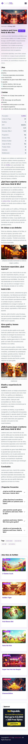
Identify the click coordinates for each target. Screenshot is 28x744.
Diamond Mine (7, 693)
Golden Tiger (7, 597)
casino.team (17, 737)
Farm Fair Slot (7, 645)
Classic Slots (7, 679)
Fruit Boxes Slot (7, 621)
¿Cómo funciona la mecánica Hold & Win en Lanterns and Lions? (13, 502)
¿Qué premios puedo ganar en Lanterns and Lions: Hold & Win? (12, 512)
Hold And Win (18, 540)
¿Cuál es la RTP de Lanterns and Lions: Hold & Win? (12, 492)
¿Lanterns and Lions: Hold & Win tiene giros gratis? (13, 521)
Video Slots (6, 559)
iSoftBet (23, 116)
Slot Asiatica (12, 544)
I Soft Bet (4, 544)
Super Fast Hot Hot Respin (11, 669)
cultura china (6, 201)
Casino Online (9, 540)
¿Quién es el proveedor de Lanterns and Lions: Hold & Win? (12, 530)
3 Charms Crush (7, 573)
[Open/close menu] (25, 3)
